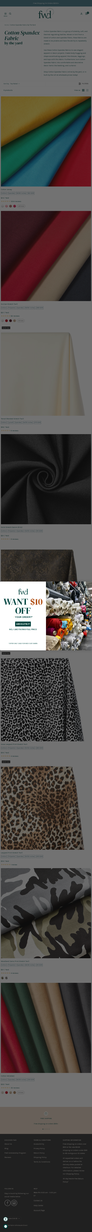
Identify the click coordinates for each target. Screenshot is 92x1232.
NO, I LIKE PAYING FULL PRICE (23, 629)
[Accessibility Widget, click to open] (5, 1219)
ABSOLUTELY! (23, 624)
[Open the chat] (5, 1226)
